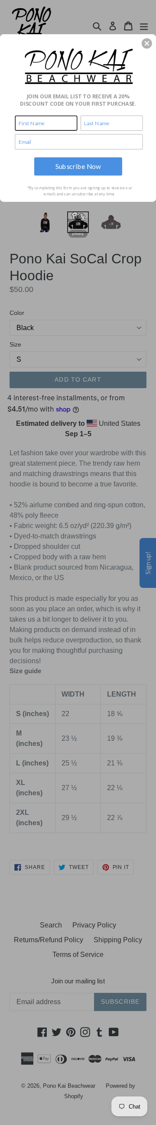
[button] (147, 43)
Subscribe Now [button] (78, 166)
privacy (78, 233)
